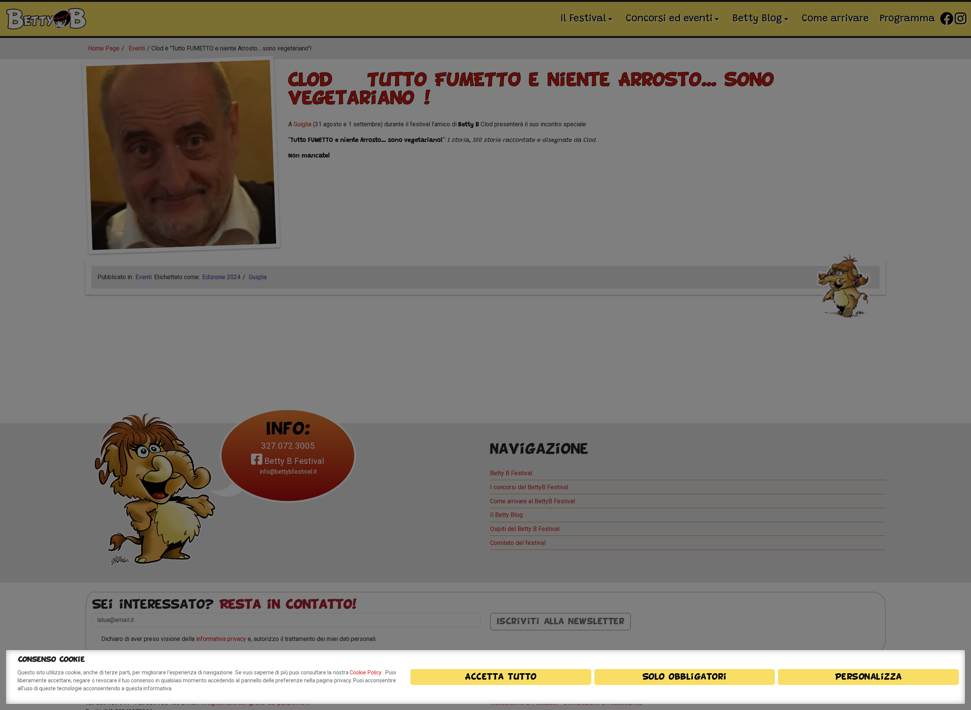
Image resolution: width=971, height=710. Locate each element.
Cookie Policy (366, 672)
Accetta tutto (501, 677)
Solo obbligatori (685, 677)
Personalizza (868, 677)
